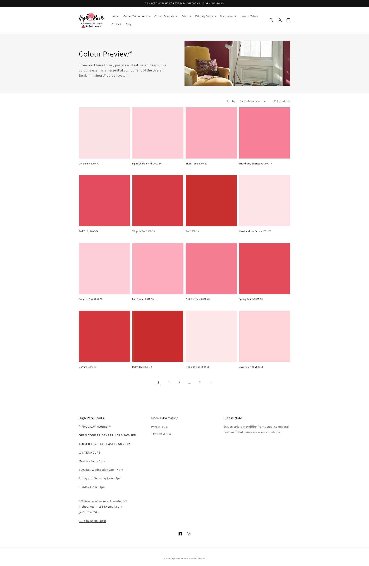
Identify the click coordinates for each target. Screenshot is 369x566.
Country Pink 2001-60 (90, 299)
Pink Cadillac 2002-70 (197, 366)
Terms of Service (161, 433)
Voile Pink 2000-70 (89, 163)
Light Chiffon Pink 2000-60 (147, 163)
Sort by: (231, 101)
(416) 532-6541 (89, 512)
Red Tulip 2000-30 (88, 231)
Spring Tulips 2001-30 (251, 299)
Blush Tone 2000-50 (196, 163)
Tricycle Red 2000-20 (143, 231)
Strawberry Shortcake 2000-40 (256, 163)
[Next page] (210, 382)
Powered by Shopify (196, 558)
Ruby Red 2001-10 (142, 366)
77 (200, 382)
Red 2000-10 (192, 231)
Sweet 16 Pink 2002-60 (251, 366)
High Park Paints (178, 558)
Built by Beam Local (92, 521)
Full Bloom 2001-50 (143, 299)
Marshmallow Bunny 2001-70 (255, 231)
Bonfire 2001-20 (87, 366)
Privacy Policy (159, 426)
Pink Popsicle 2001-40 (197, 299)
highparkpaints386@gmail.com (100, 507)
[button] (136, 16)
